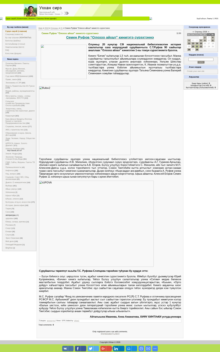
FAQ (7, 50)
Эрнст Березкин (12, 238)
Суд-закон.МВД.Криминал (17, 76)
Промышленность (13, 167)
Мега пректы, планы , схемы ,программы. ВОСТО (18, 97)
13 (193, 43)
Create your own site (195, 71)
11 (213, 40)
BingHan (9, 248)
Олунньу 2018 (201, 32)
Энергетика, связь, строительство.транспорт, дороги (20, 110)
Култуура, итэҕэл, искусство (18, 202)
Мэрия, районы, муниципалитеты (20, 91)
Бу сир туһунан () (18, 38)
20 (193, 46)
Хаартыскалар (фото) (14, 47)
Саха (8, 212)
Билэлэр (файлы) (13, 41)
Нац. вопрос (11, 174)
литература (10, 215)
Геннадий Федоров (14, 245)
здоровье (10, 218)
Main (40, 28)
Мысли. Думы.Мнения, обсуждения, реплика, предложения (15, 71)
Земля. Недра (12, 154)
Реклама (9, 225)
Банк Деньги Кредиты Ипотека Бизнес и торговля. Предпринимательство (19, 121)
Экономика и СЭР (13, 83)
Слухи (8, 235)
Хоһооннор (10, 192)
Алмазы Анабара (13, 149)
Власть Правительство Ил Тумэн (20, 86)
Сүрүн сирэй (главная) (16, 31)
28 (197, 50)
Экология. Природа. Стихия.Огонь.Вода (14, 158)
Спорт (8, 228)
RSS (216, 18)
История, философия (15, 205)
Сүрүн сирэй (11, 18)
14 (197, 43)
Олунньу (54, 28)
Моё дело (10, 241)
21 (61, 28)
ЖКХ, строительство (14, 130)
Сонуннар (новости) (14, 34)
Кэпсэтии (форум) (13, 53)
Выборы (9, 186)
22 (201, 46)
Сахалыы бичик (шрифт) (46, 18)
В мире (9, 231)
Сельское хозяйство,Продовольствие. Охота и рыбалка (18, 103)
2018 (47, 28)
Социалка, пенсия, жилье (17, 126)
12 (189, 43)
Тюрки (8, 209)
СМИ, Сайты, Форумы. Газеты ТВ (20, 162)
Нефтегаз (10, 170)
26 (189, 50)
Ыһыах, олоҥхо (12, 199)
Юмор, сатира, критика (16, 222)
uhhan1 (76, 321)
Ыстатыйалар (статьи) (15, 44)
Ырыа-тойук (11, 195)
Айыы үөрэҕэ (11, 189)
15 (201, 43)
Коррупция (10, 116)
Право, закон (11, 79)
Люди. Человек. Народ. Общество (20, 138)
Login (116, 334)
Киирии (32, 18)
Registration (107, 334)
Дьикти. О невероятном (16, 182)
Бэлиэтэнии (22, 18)
